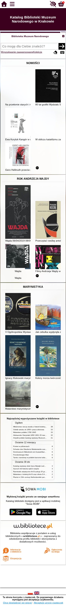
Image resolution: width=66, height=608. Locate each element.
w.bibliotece (31, 536)
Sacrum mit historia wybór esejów (26, 469)
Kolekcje (37, 52)
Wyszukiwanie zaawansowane (17, 52)
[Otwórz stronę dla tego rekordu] (48, 86)
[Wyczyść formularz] (55, 52)
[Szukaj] (62, 46)
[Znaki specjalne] (62, 52)
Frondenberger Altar (21, 455)
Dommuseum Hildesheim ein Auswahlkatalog (30, 452)
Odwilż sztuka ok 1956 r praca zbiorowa (28, 430)
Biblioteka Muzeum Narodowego (30, 36)
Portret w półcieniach (21, 446)
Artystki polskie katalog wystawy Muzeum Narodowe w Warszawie (38, 438)
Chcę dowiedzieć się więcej (17, 603)
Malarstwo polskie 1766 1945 (24, 432)
